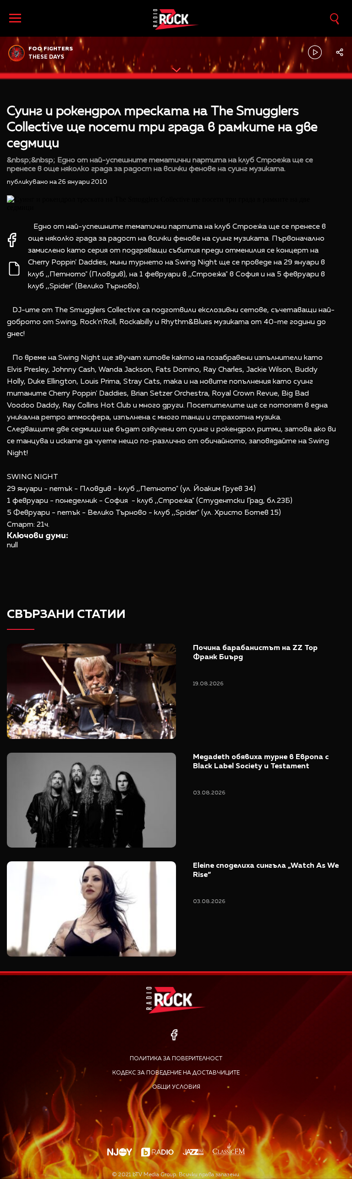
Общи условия (176, 1087)
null (12, 545)
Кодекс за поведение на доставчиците (176, 1073)
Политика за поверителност (176, 1059)
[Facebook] (174, 1035)
